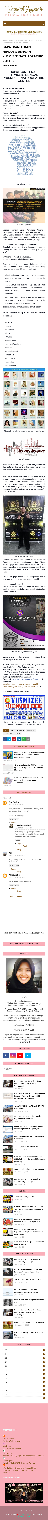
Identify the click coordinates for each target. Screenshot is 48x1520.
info (11, 730)
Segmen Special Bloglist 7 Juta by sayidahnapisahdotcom (27, 1117)
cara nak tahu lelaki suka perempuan (29, 1169)
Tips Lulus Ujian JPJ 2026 (24, 1196)
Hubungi (28, 1510)
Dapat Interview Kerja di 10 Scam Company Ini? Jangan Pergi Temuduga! (27, 1083)
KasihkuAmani (8, 1438)
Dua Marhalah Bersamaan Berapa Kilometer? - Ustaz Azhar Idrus (28, 1270)
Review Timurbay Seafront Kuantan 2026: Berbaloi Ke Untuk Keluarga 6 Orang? (28, 1209)
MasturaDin (14, 875)
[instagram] (13, 1055)
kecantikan (20, 730)
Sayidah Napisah (10, 65)
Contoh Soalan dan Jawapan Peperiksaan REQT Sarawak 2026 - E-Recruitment (29, 1231)
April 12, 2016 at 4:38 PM (17, 856)
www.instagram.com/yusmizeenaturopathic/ (21, 684)
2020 (24, 1366)
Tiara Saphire (8, 1460)
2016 (24, 1382)
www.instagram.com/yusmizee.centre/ (20, 686)
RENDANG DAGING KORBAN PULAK (18, 1470)
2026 (24, 1350)
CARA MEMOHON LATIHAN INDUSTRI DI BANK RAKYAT (29, 1107)
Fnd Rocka (14, 802)
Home (5, 40)
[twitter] (28, 1055)
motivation (8, 733)
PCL (10, 853)
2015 (24, 1386)
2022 (24, 1358)
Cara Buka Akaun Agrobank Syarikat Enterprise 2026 (29, 1243)
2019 (24, 1370)
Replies (14, 822)
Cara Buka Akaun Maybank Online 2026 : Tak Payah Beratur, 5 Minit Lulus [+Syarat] (29, 1159)
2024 (24, 1354)
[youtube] (20, 1055)
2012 (24, 1398)
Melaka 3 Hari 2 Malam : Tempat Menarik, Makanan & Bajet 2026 (27, 1220)
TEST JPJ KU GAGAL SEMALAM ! (26, 1146)
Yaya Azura (7, 1453)
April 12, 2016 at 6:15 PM (17, 877)
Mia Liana (7, 1446)
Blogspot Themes (24, 1516)
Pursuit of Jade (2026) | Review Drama (19, 1463)
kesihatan (30, 730)
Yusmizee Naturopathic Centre (25, 679)
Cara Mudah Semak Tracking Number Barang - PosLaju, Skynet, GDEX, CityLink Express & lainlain (29, 1096)
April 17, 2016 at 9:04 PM (23, 828)
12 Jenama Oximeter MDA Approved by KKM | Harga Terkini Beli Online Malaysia (28, 767)
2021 (24, 1362)
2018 (24, 1374)
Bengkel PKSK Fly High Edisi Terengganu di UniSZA (23, 1455)
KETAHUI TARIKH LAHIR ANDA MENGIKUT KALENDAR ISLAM (26, 1290)
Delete (17, 819)
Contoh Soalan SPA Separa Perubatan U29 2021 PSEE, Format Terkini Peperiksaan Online (29, 754)
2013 (24, 1394)
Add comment (16, 896)
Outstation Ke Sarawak (12, 1448)
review (11, 40)
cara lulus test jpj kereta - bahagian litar (28, 1333)
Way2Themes (25, 1514)
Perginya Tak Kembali (11, 1441)
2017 (24, 1378)
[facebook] (6, 1055)
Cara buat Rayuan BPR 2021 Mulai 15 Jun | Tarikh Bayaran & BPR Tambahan (28, 780)
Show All (6, 1473)
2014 (24, 1390)
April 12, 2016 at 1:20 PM (17, 805)
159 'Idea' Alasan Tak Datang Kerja (28, 1279)
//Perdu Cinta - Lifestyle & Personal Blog (19, 1468)
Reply (11, 819)
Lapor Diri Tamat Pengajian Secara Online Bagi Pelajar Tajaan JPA (28, 1127)
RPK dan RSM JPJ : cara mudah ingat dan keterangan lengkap (28, 1180)
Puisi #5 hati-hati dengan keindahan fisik (29, 1301)
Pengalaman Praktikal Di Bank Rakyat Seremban (29, 1137)
